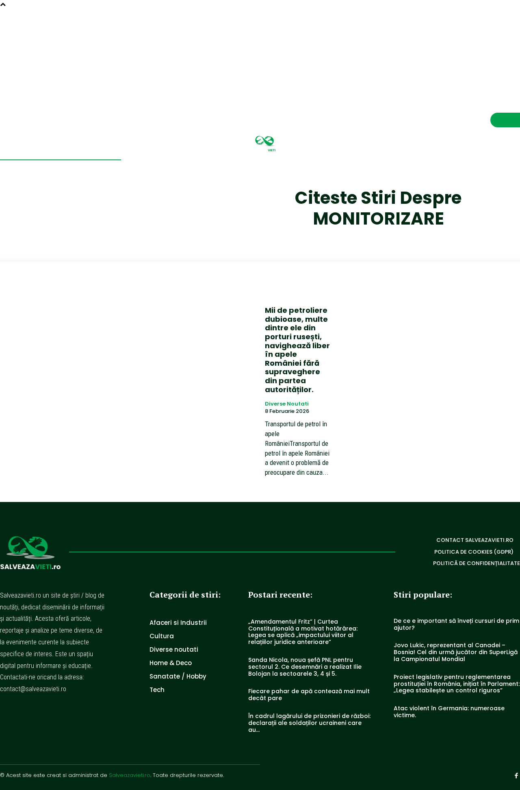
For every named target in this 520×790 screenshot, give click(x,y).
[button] (497, 49)
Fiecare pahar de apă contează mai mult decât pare (309, 694)
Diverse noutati (287, 404)
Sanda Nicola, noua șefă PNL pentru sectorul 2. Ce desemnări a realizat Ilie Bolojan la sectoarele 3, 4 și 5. (305, 667)
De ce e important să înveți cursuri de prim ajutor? (456, 624)
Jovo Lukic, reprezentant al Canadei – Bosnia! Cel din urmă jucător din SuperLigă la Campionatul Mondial (456, 652)
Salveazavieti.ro (129, 775)
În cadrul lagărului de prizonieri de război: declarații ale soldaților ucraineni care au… (309, 723)
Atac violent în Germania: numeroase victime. (449, 711)
